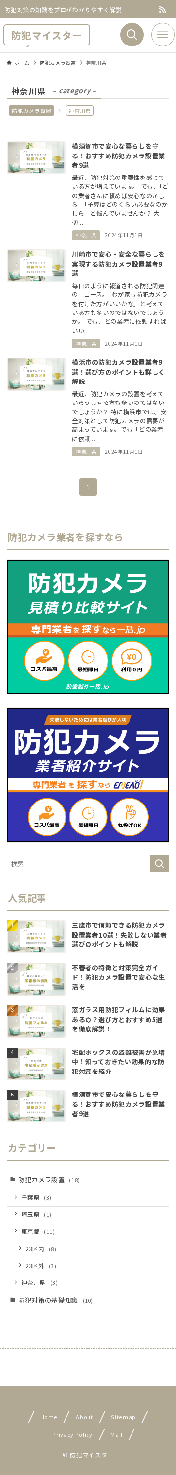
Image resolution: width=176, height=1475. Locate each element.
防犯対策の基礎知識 (55, 1300)
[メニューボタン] (163, 34)
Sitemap (123, 1417)
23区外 (40, 1265)
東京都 (38, 1231)
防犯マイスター (47, 35)
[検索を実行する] (159, 863)
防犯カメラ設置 (32, 110)
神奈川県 (40, 1282)
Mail (116, 1434)
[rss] (162, 9)
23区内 (40, 1248)
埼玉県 (37, 1214)
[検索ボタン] (132, 34)
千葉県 (37, 1197)
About (84, 1417)
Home (49, 1417)
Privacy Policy (72, 1434)
